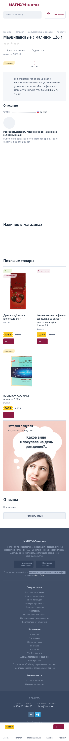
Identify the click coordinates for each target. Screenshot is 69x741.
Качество (34, 634)
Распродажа (9, 63)
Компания (34, 629)
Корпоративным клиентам (34, 622)
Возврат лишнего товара (34, 614)
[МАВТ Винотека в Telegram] (38, 714)
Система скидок (34, 599)
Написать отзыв (34, 515)
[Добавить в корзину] (8, 341)
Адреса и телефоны (34, 596)
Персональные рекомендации (34, 618)
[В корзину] (58, 726)
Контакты (34, 645)
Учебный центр (34, 653)
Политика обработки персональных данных (34, 668)
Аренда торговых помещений (34, 657)
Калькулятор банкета (34, 603)
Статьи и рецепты (34, 680)
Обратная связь (34, 642)
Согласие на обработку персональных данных (34, 664)
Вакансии (34, 649)
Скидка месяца (10, 276)
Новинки (8, 271)
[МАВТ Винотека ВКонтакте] (31, 714)
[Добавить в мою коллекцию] (30, 270)
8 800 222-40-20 (22, 706)
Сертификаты (34, 660)
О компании (34, 638)
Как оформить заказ (34, 592)
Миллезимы (34, 611)
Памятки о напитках (34, 684)
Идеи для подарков (34, 607)
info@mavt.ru (46, 706)
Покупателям (34, 587)
